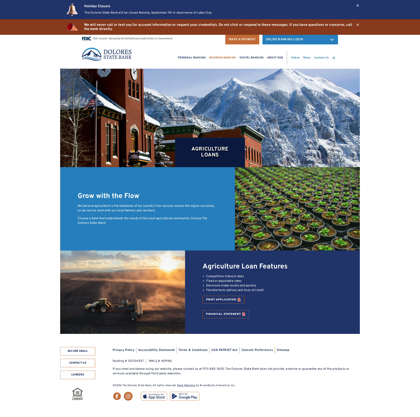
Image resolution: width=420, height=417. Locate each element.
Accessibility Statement (156, 350)
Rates (307, 58)
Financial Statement (223, 314)
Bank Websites (186, 385)
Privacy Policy (124, 350)
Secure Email (78, 351)
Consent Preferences (257, 350)
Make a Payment (242, 39)
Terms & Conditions (193, 350)
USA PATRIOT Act (224, 350)
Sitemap (283, 350)
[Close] (357, 5)
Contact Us (321, 58)
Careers (77, 375)
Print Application (221, 299)
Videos (295, 58)
